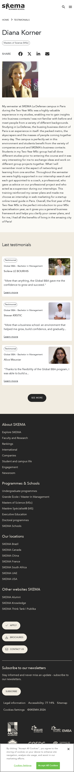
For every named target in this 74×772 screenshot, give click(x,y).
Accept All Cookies (48, 765)
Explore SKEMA (11, 432)
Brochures (16, 637)
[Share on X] (29, 53)
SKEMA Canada (11, 550)
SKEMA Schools (11, 526)
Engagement (10, 467)
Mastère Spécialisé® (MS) (17, 508)
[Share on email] (47, 53)
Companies (9, 455)
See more (37, 397)
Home (5, 19)
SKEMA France (11, 561)
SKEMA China (10, 556)
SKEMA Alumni (11, 597)
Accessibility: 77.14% (41, 703)
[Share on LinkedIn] (38, 53)
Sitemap (62, 703)
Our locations (13, 536)
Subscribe (11, 691)
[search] (63, 6)
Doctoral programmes (15, 520)
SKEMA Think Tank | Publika (19, 609)
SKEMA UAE (9, 573)
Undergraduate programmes (19, 491)
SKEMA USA (9, 579)
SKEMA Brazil (10, 544)
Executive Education (14, 514)
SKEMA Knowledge (14, 603)
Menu (70, 6)
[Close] (68, 749)
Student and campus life (17, 461)
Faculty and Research (15, 438)
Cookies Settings (22, 765)
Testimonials (22, 19)
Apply (13, 625)
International (9, 450)
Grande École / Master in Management (25, 497)
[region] (37, 758)
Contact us (17, 649)
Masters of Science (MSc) (17, 503)
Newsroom (8, 473)
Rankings (7, 444)
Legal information (14, 703)
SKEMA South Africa (14, 567)
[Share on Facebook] (20, 53)
